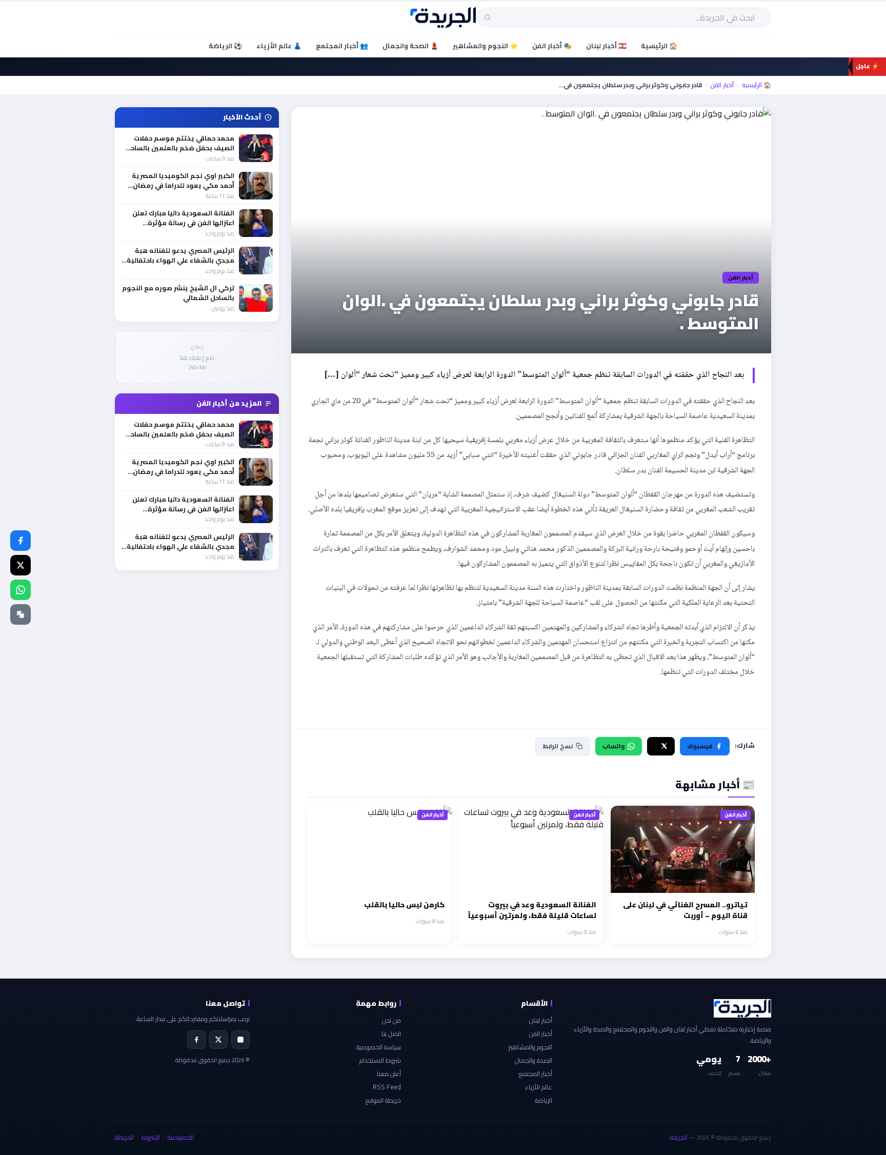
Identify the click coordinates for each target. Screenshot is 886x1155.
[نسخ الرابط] (20, 614)
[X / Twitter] (20, 565)
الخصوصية (181, 1137)
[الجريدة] (443, 17)
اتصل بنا (391, 1034)
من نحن (391, 1020)
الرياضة (543, 1100)
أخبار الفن (722, 85)
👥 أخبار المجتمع (342, 45)
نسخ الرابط (558, 746)
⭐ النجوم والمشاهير (485, 45)
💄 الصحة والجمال (410, 45)
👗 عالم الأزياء (278, 45)
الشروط (151, 1137)
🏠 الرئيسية (659, 45)
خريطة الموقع (383, 1100)
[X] (218, 1039)
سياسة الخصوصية (378, 1047)
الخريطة (124, 1137)
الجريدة (678, 1137)
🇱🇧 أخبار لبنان (606, 45)
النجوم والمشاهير (530, 1047)
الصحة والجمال (533, 1060)
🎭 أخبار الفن (552, 45)
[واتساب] (20, 590)
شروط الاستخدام (380, 1060)
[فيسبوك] (20, 540)
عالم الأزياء (538, 1087)
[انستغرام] (240, 1039)
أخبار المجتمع (535, 1074)
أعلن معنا (389, 1074)
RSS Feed (387, 1087)
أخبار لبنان (540, 1020)
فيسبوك (699, 746)
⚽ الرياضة (225, 45)
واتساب (613, 746)
